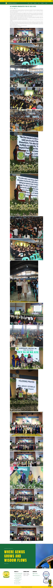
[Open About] (32, 3)
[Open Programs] (36, 3)
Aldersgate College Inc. (12, 3)
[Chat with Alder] (49, 583)
